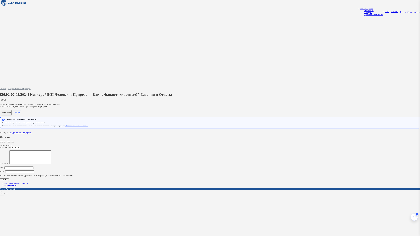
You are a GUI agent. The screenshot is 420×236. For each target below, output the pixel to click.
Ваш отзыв (4, 164)
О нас (387, 12)
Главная (3, 89)
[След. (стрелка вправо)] (3, 195)
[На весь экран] (3, 193)
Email (2, 171)
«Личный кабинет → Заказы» (76, 126)
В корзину (17, 112)
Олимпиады (369, 11)
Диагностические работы (373, 15)
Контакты (394, 12)
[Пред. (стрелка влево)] (1, 195)
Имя (2, 167)
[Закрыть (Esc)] (7, 193)
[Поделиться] (5, 193)
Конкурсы (368, 13)
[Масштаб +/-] (1, 193)
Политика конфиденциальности (16, 183)
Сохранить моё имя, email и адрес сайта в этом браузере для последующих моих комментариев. (38, 176)
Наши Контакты (10, 185)
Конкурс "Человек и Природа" (19, 89)
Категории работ (366, 9)
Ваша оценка (5, 147)
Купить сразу (6, 112)
